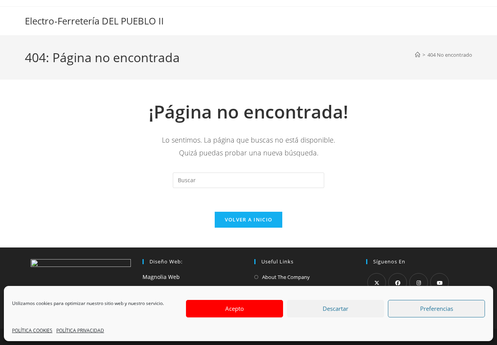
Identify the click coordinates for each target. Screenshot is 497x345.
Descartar (335, 308)
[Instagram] (418, 282)
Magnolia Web (161, 277)
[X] (376, 282)
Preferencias (436, 308)
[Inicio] (417, 54)
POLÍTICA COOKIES (32, 330)
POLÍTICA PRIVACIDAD (80, 330)
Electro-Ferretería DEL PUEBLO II (94, 20)
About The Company (286, 277)
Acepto (234, 308)
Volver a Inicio (249, 219)
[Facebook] (397, 282)
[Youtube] (439, 282)
